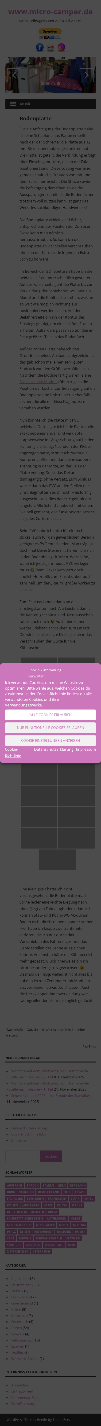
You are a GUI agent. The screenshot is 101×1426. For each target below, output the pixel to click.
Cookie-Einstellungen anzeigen (50, 740)
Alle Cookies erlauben (51, 714)
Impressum (86, 749)
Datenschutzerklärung (54, 749)
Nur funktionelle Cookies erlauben (50, 727)
